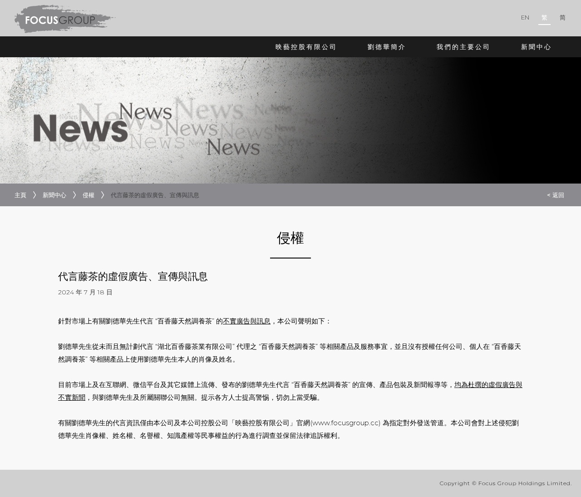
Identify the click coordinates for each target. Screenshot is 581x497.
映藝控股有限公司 (306, 47)
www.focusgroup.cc (345, 422)
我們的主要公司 (464, 47)
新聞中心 (536, 47)
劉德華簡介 (387, 47)
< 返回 (555, 195)
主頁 (20, 195)
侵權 (88, 195)
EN (525, 17)
